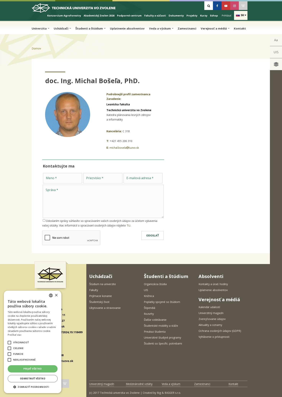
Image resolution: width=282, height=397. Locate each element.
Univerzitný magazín (211, 313)
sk (242, 15)
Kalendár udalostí (209, 307)
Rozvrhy (149, 314)
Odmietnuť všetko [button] (32, 378)
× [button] (56, 295)
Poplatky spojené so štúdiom (162, 302)
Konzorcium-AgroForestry (64, 15)
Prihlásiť (226, 15)
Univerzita (39, 28)
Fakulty (93, 290)
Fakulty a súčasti (155, 15)
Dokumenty (176, 15)
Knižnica (149, 296)
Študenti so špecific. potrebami (163, 343)
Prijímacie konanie (100, 296)
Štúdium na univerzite (102, 284)
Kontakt (240, 28)
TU (128, 225)
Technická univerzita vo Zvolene (128, 110)
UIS (276, 52)
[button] (9, 342)
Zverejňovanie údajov (212, 319)
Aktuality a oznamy (210, 325)
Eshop (214, 15)
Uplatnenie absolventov (127, 28)
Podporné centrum (129, 15)
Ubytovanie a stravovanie (105, 308)
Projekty (191, 15)
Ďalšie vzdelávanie (155, 320)
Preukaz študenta (155, 331)
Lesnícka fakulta (118, 104)
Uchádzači (61, 28)
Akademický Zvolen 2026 (99, 15)
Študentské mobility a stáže (161, 325)
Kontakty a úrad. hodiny (213, 284)
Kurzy (203, 15)
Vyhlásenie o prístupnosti (214, 337)
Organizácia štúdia (155, 284)
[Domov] (77, 9)
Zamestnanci (187, 28)
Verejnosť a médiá (214, 28)
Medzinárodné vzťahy (139, 384)
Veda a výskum (160, 28)
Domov (36, 48)
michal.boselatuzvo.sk (124, 147)
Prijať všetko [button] (32, 368)
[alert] (32, 342)
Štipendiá (149, 308)
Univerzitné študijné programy (162, 337)
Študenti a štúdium (89, 28)
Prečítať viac (14, 334)
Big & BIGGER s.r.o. (169, 393)
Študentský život (99, 302)
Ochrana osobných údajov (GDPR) (220, 331)
